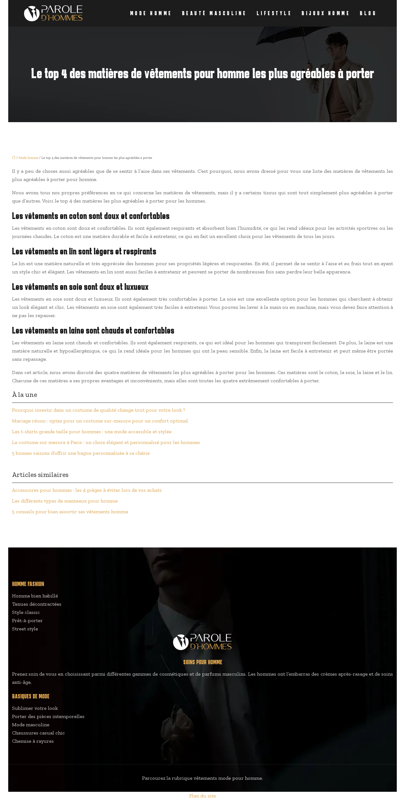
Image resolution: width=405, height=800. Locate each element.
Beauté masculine (214, 13)
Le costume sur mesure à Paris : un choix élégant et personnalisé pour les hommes (106, 442)
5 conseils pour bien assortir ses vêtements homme (70, 512)
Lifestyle (274, 13)
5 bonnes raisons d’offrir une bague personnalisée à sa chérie (81, 453)
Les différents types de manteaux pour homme (65, 501)
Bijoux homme (326, 13)
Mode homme (151, 13)
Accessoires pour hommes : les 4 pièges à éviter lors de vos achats (87, 490)
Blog (368, 13)
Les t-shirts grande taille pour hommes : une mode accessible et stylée (91, 431)
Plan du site (202, 796)
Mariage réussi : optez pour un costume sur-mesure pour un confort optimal (100, 421)
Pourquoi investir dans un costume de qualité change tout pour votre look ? (98, 410)
